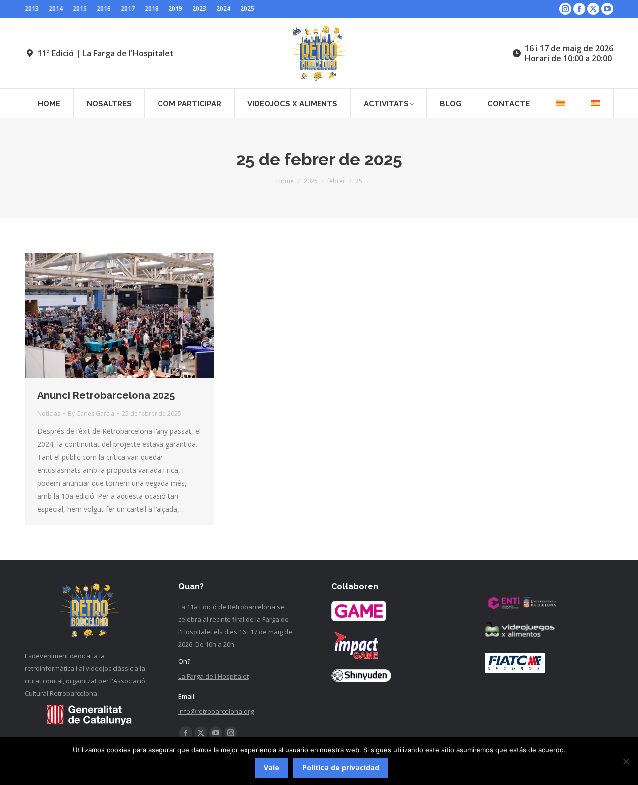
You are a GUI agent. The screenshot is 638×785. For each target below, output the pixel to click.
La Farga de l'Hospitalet (213, 676)
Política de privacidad (340, 767)
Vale (271, 767)
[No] (626, 761)
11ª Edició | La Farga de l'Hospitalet (106, 53)
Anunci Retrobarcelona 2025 (106, 395)
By (91, 413)
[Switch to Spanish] (595, 103)
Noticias (48, 413)
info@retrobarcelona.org (216, 711)
